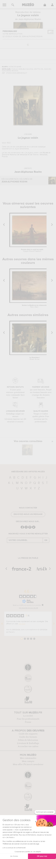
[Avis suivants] (54, 624)
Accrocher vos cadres (28, 746)
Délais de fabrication (28, 740)
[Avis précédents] (2, 624)
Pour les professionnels (28, 719)
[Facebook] (22, 528)
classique (41, 147)
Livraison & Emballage (28, 743)
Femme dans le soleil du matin (32, 250)
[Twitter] (34, 528)
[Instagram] (26, 528)
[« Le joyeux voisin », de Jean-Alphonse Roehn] (27, 449)
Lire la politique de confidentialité (14, 848)
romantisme (24, 149)
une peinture (21, 147)
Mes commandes (28, 758)
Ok (46, 540)
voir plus (21, 624)
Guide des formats (28, 737)
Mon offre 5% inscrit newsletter (28, 764)
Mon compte (28, 761)
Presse (28, 722)
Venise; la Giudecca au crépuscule (34, 306)
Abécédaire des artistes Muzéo (28, 472)
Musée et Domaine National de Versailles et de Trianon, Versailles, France (26, 155)
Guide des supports (28, 734)
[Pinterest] (30, 528)
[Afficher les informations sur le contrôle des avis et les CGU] (43, 605)
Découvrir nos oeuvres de (16, 180)
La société (28, 715)
